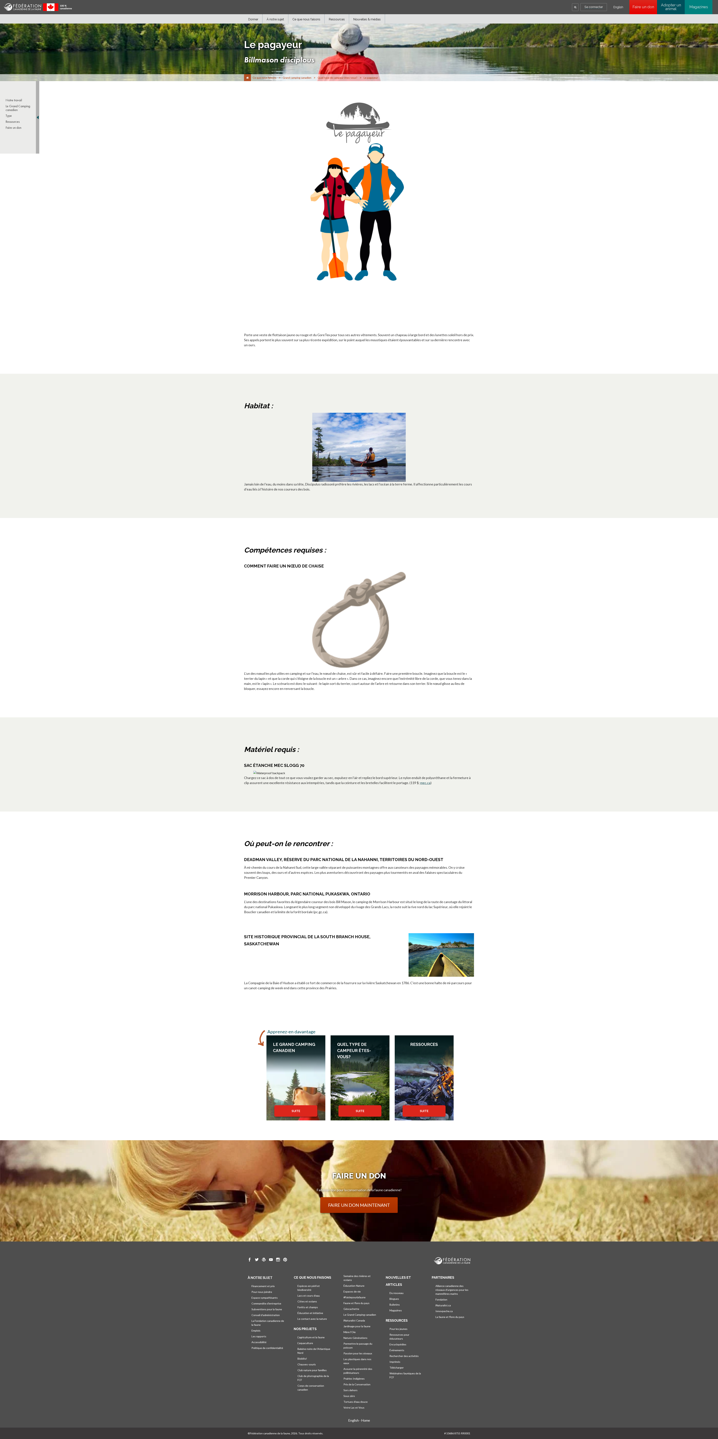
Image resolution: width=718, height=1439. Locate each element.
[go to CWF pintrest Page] (285, 1260)
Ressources (337, 19)
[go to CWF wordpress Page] (264, 1260)
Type (9, 116)
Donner (253, 19)
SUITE (296, 1111)
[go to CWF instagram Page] (278, 1260)
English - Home (359, 1420)
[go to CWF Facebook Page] (249, 1260)
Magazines (698, 7)
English (618, 7)
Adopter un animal (671, 7)
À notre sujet (275, 19)
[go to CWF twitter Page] (257, 1260)
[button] (575, 7)
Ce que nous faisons (306, 19)
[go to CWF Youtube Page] (271, 1260)
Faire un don (645, 7)
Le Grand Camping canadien (18, 108)
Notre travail (14, 100)
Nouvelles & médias (367, 19)
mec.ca (425, 783)
